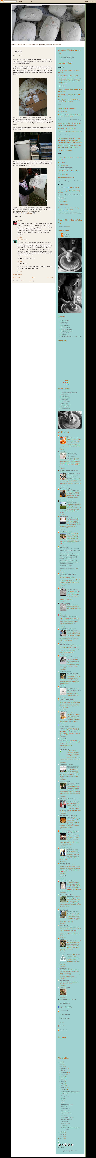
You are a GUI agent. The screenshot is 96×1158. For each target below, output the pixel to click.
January (63, 1089)
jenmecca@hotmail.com (70, 1151)
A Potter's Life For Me (66, 501)
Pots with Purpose (66, 405)
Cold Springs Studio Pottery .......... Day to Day (70, 799)
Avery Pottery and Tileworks (69, 392)
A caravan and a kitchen (73, 658)
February (64, 1087)
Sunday (63, 1102)
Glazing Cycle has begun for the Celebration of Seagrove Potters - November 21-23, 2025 (73, 476)
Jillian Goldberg (66, 401)
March (63, 1085)
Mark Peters (65, 403)
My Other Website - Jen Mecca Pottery (72, 336)
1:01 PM (20, 237)
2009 (61, 1132)
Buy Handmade (66, 382)
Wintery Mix (64, 1094)
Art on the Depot (66, 326)
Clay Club (62, 452)
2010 (61, 1066)
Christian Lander (64, 701)
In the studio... (71, 896)
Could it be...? (70, 941)
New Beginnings (64, 982)
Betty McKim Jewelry (66, 532)
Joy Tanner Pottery (65, 672)
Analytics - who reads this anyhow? (70, 1128)
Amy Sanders (63, 739)
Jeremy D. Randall (65, 863)
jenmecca (66, 384)
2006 (61, 1138)
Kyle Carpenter (64, 547)
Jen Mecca (20, 239)
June (62, 1079)
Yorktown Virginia (72, 502)
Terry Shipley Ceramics (66, 765)
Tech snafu (63, 865)
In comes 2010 (65, 1130)
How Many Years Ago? (73, 802)
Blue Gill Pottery (64, 749)
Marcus (62, 576)
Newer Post (16, 278)
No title (63, 1100)
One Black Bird (64, 980)
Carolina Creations (67, 329)
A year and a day (71, 834)
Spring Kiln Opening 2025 (74, 490)
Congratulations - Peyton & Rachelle (73, 784)
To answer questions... (67, 1119)
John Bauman (64, 516)
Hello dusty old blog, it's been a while (69, 927)
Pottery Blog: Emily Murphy (68, 999)
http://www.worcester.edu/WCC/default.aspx (70, 120)
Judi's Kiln (63, 687)
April (63, 1083)
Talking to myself (65, 1014)
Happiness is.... (65, 1121)
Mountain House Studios (67, 699)
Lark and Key (65, 334)
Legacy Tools (70, 518)
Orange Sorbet (71, 438)
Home (33, 278)
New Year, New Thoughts (73, 673)
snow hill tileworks (65, 1003)
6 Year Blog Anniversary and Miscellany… (67, 727)
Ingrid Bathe (65, 399)
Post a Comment (17, 274)
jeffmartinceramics (65, 953)
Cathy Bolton (65, 396)
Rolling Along (65, 1096)
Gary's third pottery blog (67, 644)
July (62, 1077)
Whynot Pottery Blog (66, 489)
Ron (19, 220)
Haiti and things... (66, 1108)
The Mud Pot (63, 711)
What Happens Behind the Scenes (68, 616)
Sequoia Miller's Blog (66, 1007)
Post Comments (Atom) (27, 281)
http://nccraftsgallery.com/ (65, 167)
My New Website (64, 877)
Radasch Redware (65, 615)
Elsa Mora (63, 875)
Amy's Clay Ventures (66, 848)
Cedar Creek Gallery (67, 331)
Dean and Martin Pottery (67, 895)
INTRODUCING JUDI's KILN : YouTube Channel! (74, 689)
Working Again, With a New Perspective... (73, 912)
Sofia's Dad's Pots (65, 725)
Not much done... (65, 1111)
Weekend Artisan (65, 968)
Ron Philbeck (65, 407)
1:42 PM (20, 261)
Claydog (62, 939)
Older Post (50, 278)
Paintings (69, 954)
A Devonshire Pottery (66, 656)
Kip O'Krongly (64, 910)
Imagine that (65, 322)
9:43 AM (20, 271)
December (64, 1068)
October (63, 1070)
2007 (61, 1136)
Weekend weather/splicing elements (70, 1092)
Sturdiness (64, 1115)
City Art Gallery (66, 333)
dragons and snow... (65, 646)
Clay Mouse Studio (65, 1018)
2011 (61, 1064)
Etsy (66, 380)
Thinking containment (67, 1104)
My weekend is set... (66, 1113)
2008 (61, 1134)
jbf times (62, 588)
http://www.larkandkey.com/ (65, 135)
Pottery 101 (65, 324)
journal (62, 1022)
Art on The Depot (65, 988)
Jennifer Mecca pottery (62, 226)
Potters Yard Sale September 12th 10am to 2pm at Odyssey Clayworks (73, 455)
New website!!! (64, 740)
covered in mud (64, 925)
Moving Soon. (63, 970)
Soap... (69, 713)
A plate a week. (64, 1011)
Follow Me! (70, 817)
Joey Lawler (66, 236)
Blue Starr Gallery (65, 436)
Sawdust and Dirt (65, 603)
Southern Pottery (66, 327)
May (62, 1081)
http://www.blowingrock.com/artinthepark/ (70, 181)
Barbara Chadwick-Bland (67, 881)
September (64, 1072)
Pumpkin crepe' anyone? (67, 1117)
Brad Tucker (65, 394)
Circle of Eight (66, 398)
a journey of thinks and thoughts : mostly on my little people (70, 831)
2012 (61, 1062)
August (63, 1075)
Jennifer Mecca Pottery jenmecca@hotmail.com (68, 58)
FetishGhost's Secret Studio (68, 574)
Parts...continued (65, 1123)
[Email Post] (33, 213)
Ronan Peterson (66, 408)
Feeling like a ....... (66, 1125)
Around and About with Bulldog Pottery (69, 471)
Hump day (64, 1106)
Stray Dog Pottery (65, 782)
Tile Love (69, 605)
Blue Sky (63, 1098)
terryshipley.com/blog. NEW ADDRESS (73, 767)
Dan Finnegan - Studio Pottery (68, 816)
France (69, 533)
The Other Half (66, 320)
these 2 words (64, 1030)
